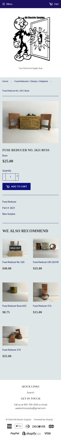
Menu (9, 4)
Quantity (6, 170)
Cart (56, 4)
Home (5, 81)
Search (30, 392)
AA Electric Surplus (22, 419)
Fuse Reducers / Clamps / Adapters (31, 81)
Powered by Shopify (43, 419)
